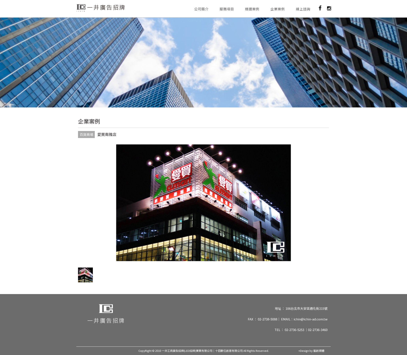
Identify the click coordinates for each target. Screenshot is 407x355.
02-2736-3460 (318, 329)
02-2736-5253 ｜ (296, 329)
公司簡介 (201, 8)
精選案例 (252, 8)
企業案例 (277, 8)
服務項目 (227, 8)
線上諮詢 (303, 8)
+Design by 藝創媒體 (311, 351)
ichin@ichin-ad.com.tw (311, 319)
